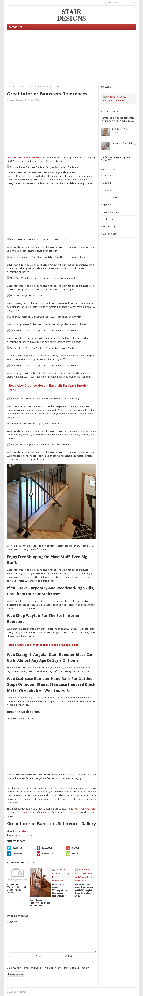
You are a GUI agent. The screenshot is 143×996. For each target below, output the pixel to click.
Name (11, 956)
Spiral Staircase (111, 211)
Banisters (19, 835)
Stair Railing (109, 226)
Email (75, 853)
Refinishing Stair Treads (120, 130)
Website (69, 956)
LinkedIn (17, 853)
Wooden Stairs (111, 233)
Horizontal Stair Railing (124, 143)
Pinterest (47, 853)
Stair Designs (20, 991)
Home (10, 86)
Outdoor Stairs (110, 197)
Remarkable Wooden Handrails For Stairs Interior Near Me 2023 (117, 119)
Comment (13, 921)
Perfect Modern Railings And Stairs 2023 (116, 159)
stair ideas (20, 86)
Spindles (107, 204)
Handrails (108, 190)
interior (29, 835)
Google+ (77, 847)
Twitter (17, 847)
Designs (107, 182)
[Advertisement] (71, 57)
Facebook (47, 847)
